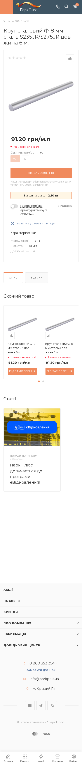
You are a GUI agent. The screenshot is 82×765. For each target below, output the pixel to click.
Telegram (41, 705)
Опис (13, 277)
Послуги (11, 601)
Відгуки (37, 277)
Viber (52, 705)
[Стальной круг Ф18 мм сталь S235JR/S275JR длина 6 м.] (41, 96)
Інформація (14, 634)
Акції (8, 589)
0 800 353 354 (42, 663)
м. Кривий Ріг (44, 688)
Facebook (30, 705)
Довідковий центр (21, 645)
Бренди (10, 612)
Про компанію (17, 623)
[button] (39, 381)
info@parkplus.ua (44, 679)
